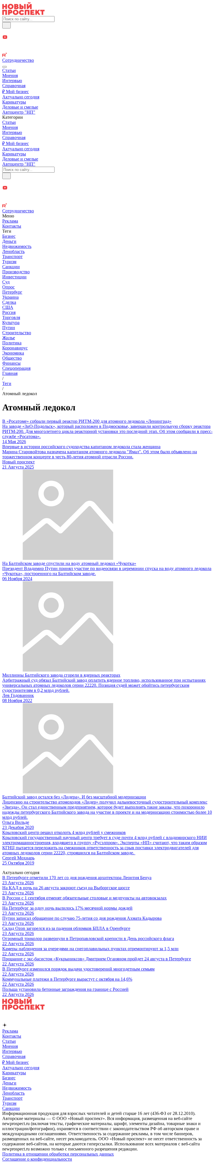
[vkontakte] (108, 50)
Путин (8, 327)
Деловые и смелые (20, 107)
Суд (6, 282)
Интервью (12, 80)
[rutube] (108, 55)
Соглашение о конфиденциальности (37, 1159)
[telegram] (108, 31)
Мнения (10, 75)
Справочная (13, 85)
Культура (10, 322)
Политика (11, 342)
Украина (10, 297)
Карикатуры (14, 102)
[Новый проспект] (23, 13)
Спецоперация (16, 368)
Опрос (8, 287)
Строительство (16, 332)
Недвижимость (16, 246)
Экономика (13, 353)
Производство (16, 271)
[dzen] (108, 44)
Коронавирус (15, 348)
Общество (12, 358)
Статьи (9, 70)
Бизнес (9, 236)
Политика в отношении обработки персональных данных (58, 1154)
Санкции (11, 266)
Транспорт (12, 256)
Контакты (11, 226)
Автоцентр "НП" (18, 112)
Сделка (9, 302)
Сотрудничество (18, 60)
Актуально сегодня (20, 96)
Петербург (12, 292)
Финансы (11, 363)
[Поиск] (6, 25)
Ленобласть (13, 251)
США (7, 307)
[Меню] (4, 67)
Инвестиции (14, 276)
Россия (9, 312)
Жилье (8, 337)
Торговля (11, 317)
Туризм (9, 261)
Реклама (10, 221)
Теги (6, 383)
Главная (10, 373)
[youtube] (108, 37)
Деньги (9, 241)
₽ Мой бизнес (15, 91)
